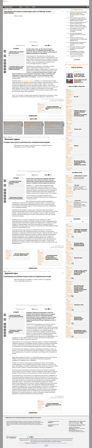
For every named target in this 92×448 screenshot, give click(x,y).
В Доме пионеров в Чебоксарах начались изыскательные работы (16, 198)
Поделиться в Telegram (5, 69)
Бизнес (33, 7)
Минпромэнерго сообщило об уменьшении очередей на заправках (15, 331)
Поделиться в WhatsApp (5, 63)
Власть (20, 7)
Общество (27, 7)
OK (46, 445)
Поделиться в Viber (5, 66)
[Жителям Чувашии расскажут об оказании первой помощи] (9, 254)
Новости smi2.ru (77, 71)
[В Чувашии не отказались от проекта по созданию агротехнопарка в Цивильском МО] (69, 191)
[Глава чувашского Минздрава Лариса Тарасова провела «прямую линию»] (69, 318)
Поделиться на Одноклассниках (5, 60)
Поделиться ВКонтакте (5, 51)
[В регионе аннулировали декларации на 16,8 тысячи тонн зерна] (41, 107)
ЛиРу (33, 437)
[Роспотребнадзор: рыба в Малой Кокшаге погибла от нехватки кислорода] (69, 332)
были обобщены (30, 325)
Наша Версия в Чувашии (27, 80)
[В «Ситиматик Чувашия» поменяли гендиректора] (69, 179)
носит (33, 185)
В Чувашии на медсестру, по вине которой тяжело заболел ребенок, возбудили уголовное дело (16, 68)
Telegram (29, 437)
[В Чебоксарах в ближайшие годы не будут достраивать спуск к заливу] (69, 231)
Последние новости (77, 9)
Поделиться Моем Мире (5, 56)
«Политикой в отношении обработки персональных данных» (52, 443)
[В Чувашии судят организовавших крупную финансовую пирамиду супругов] (69, 305)
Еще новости (77, 59)
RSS (28, 437)
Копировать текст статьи (5, 72)
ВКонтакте (31, 437)
